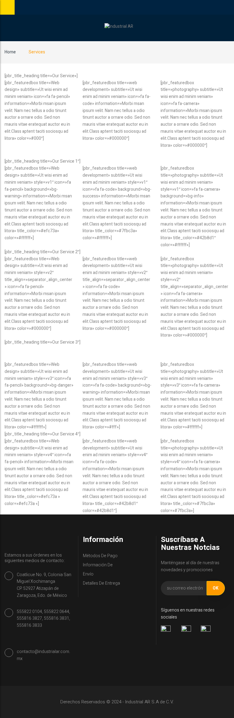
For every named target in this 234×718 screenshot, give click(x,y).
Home (10, 52)
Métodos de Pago (100, 556)
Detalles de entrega (101, 583)
